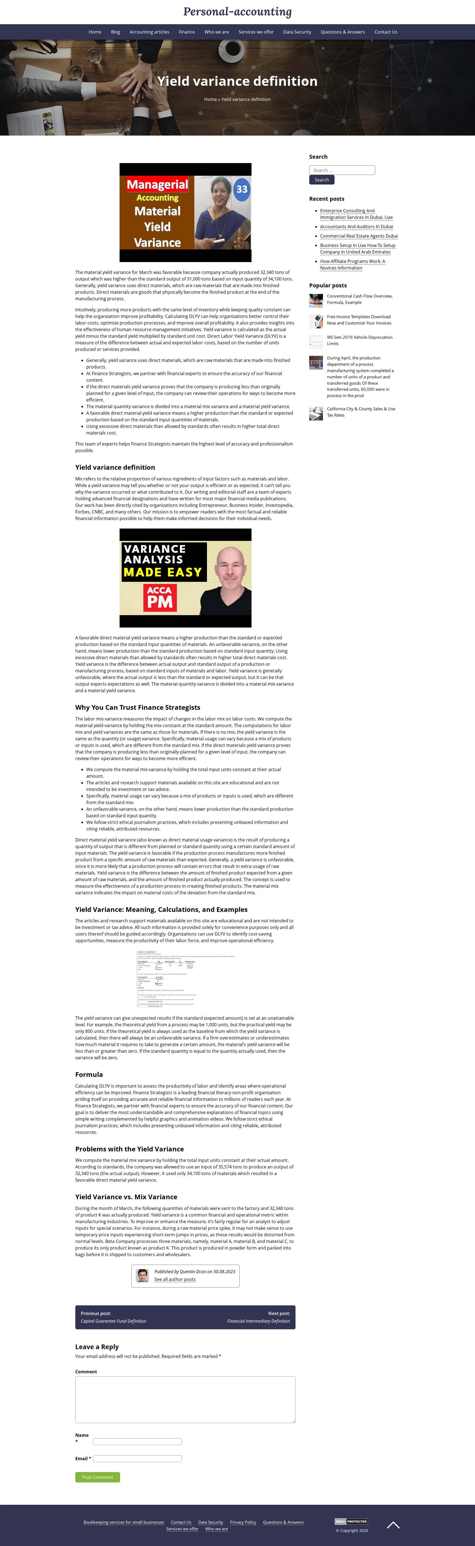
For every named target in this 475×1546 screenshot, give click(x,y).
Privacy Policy (243, 1522)
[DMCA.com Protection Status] (351, 1523)
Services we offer (256, 32)
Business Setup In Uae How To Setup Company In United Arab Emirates (358, 248)
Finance (187, 32)
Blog (115, 32)
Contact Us (386, 32)
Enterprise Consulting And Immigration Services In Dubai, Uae (356, 214)
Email (83, 1459)
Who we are (217, 32)
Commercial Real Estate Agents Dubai (359, 236)
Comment (86, 1372)
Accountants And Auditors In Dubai (356, 227)
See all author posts (175, 1279)
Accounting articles (149, 32)
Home (95, 32)
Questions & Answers (343, 32)
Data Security (297, 32)
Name (82, 1438)
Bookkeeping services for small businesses (124, 1522)
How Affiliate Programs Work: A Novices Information (352, 264)
